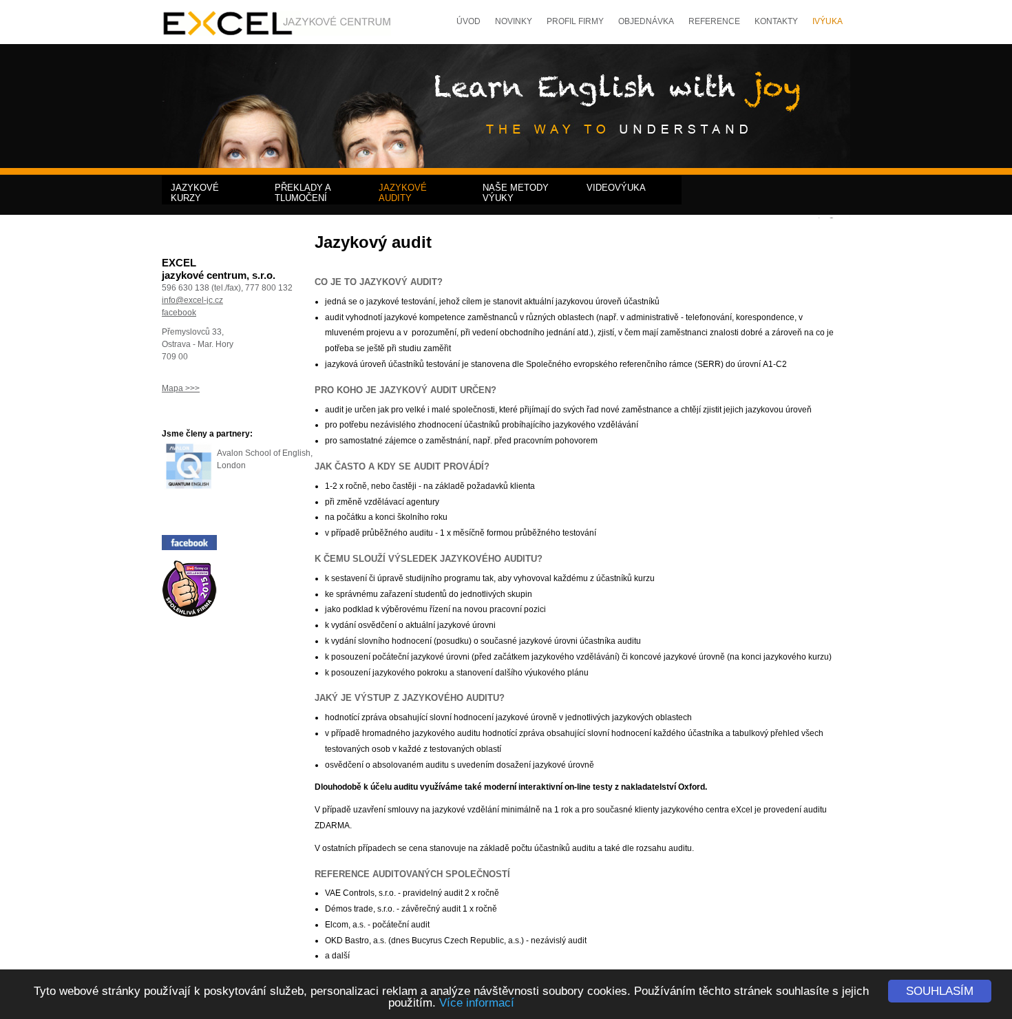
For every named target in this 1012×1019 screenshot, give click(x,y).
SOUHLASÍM (939, 991)
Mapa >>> (181, 388)
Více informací (476, 1002)
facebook (179, 312)
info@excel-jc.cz (192, 300)
